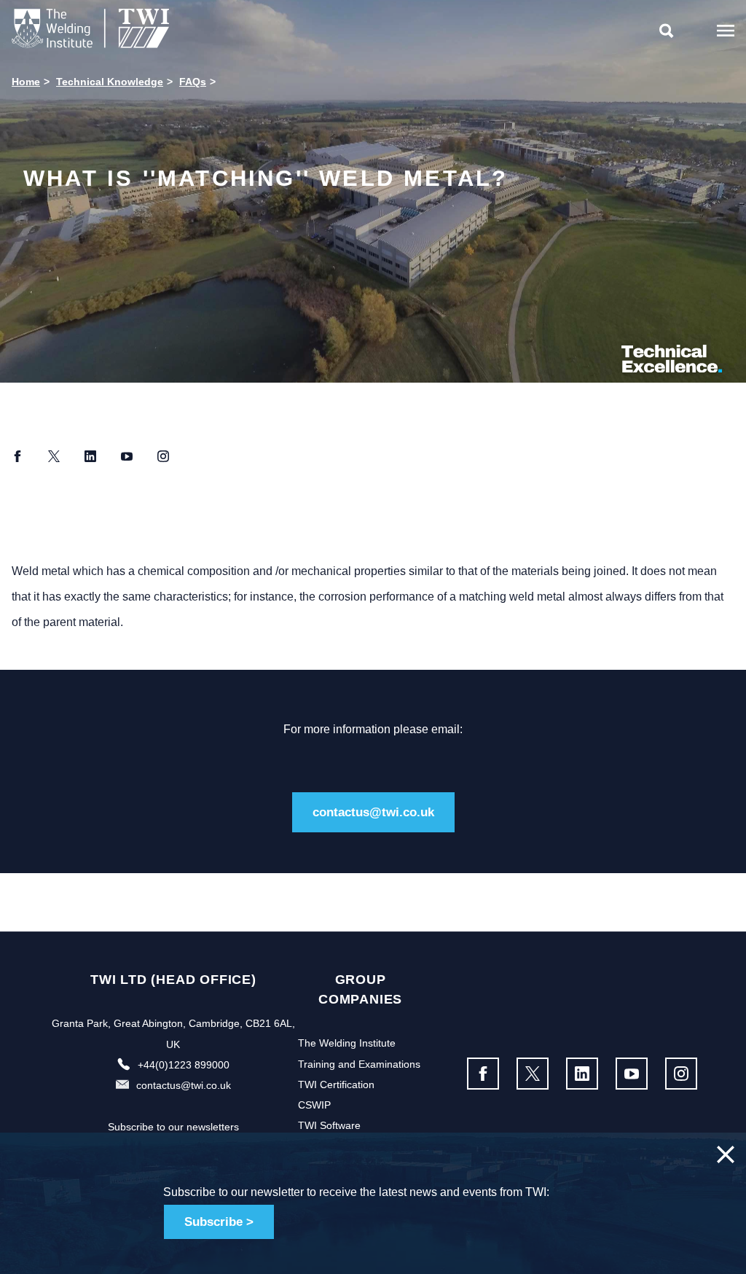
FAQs (192, 81)
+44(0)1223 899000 (183, 1065)
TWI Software (329, 1125)
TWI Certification (336, 1084)
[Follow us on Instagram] (681, 1074)
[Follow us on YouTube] (632, 1074)
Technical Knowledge (109, 81)
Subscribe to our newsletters (173, 1127)
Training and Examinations (359, 1064)
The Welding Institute (347, 1043)
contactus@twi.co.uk (373, 812)
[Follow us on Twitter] (533, 1074)
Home (26, 81)
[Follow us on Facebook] (483, 1074)
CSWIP (314, 1105)
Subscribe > (219, 1222)
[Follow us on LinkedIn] (582, 1074)
